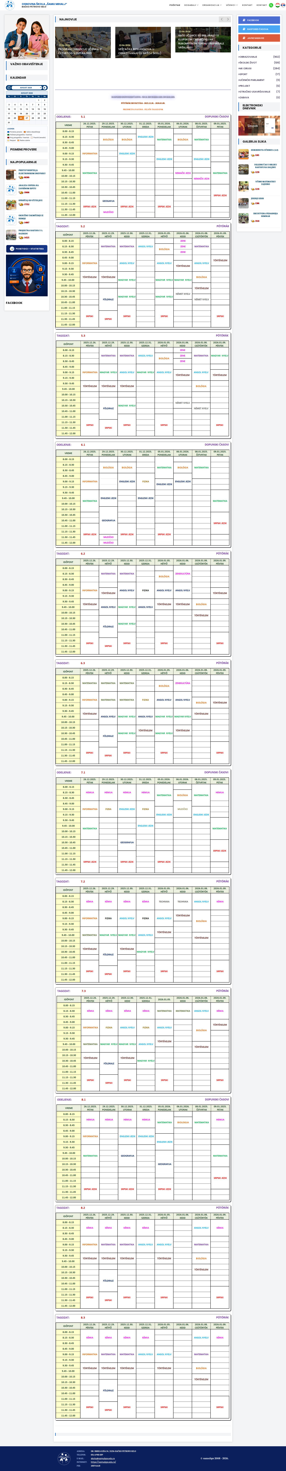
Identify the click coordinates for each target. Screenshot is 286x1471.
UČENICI (230, 5)
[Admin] (27, 275)
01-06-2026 (185, 41)
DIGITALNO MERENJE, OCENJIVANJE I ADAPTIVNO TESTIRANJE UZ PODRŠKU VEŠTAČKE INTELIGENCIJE (202, 49)
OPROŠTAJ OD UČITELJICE (30, 200)
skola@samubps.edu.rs (103, 1458)
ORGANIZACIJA (210, 5)
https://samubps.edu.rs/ (103, 1462)
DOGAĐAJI (190, 5)
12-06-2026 (64, 45)
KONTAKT (247, 5)
